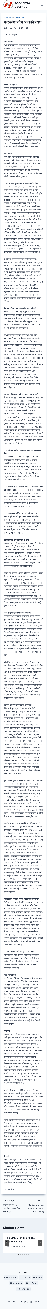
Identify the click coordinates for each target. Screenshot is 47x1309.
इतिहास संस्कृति (8, 17)
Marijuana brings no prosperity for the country (36, 1206)
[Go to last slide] (7, 1243)
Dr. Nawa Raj (11, 28)
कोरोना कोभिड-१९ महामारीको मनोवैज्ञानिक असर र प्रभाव (11, 1206)
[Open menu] (42, 5)
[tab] (18, 1254)
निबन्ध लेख (17, 17)
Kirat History (10, 1189)
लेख (23, 17)
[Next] (40, 1243)
